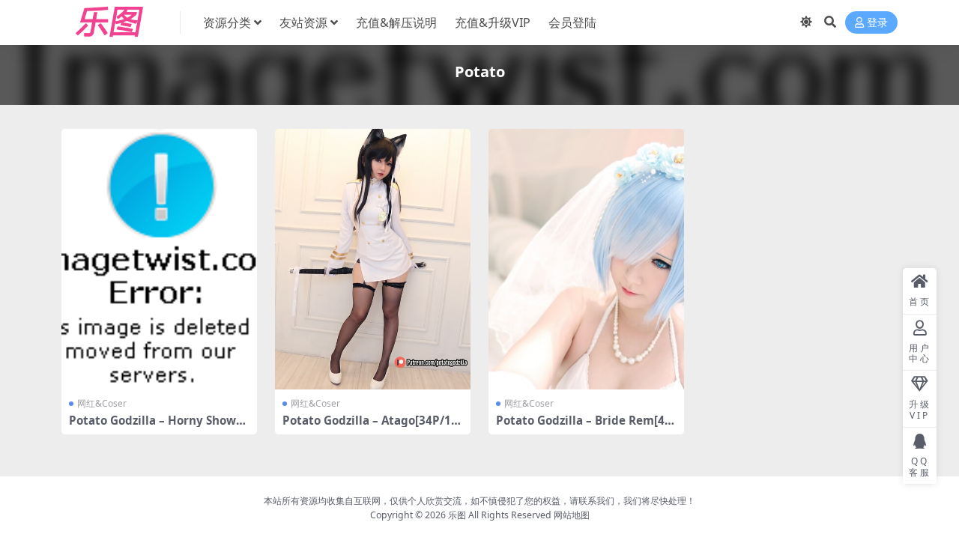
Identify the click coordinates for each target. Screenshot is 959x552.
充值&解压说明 (396, 22)
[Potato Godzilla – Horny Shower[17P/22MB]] (159, 259)
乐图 (457, 515)
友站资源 (303, 22)
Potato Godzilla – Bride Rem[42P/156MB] (583, 427)
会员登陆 (572, 22)
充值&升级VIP (492, 22)
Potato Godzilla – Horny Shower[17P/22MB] (158, 427)
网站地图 (572, 515)
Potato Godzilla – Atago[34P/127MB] (370, 427)
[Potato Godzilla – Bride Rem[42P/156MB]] (586, 259)
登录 (877, 22)
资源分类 (227, 22)
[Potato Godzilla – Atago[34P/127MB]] (373, 259)
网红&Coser (102, 403)
